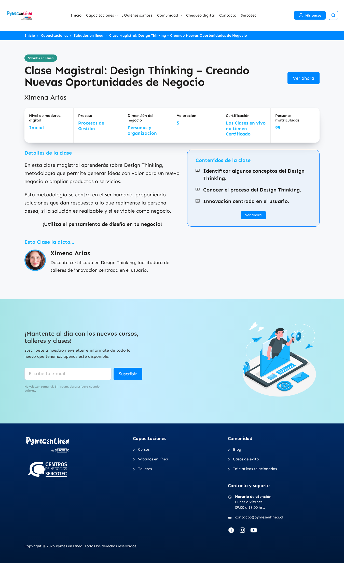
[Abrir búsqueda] (333, 15)
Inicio (76, 15)
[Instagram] (242, 530)
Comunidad (167, 15)
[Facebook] (231, 530)
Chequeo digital (200, 15)
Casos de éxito (246, 459)
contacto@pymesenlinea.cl (259, 517)
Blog (237, 449)
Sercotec (248, 15)
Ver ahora (303, 78)
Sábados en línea (88, 35)
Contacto (227, 15)
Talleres (145, 468)
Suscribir (128, 374)
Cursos (143, 449)
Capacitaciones (100, 15)
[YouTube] (253, 530)
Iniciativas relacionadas (255, 468)
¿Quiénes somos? (137, 15)
